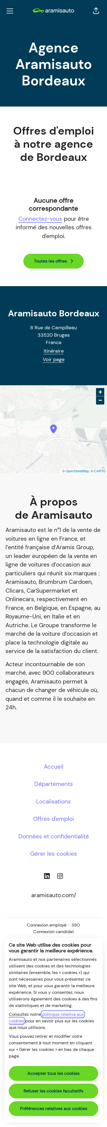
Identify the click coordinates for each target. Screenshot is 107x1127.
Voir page (53, 359)
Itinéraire (54, 351)
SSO (76, 925)
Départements (53, 784)
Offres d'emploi (53, 819)
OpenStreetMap (77, 470)
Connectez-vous (40, 219)
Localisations (53, 801)
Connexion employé (46, 925)
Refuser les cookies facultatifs (53, 1091)
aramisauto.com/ (53, 895)
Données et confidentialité (53, 836)
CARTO (100, 470)
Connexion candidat (53, 931)
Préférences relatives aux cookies (53, 1108)
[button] (96, 11)
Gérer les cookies (53, 854)
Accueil (53, 767)
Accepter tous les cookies (53, 1073)
